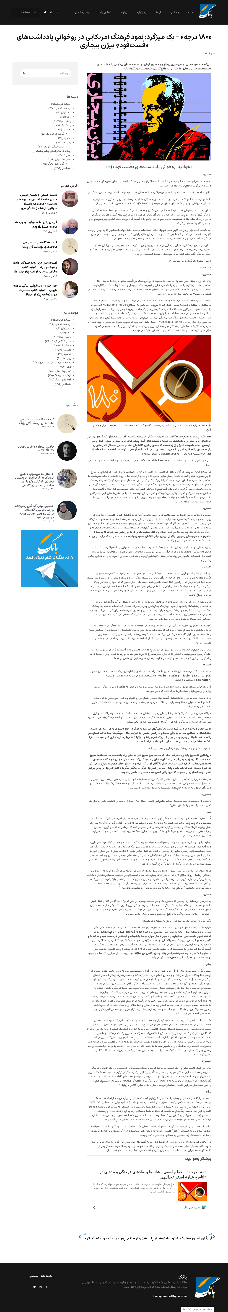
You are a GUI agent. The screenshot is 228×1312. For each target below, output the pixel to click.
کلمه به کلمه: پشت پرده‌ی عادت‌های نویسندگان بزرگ (39, 245)
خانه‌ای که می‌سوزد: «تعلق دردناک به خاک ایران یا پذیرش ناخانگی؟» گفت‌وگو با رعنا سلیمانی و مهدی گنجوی (34, 479)
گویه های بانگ (56, 164)
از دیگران (142, 12)
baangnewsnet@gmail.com (170, 1296)
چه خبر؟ (174, 12)
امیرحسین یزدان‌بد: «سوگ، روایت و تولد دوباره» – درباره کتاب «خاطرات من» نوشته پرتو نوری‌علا (35, 267)
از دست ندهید (63, 108)
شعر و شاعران (63, 159)
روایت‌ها (66, 142)
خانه (190, 12)
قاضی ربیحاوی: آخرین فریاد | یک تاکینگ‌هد (35, 448)
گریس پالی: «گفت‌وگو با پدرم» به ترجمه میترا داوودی (36, 224)
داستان (67, 130)
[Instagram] (51, 12)
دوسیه (67, 138)
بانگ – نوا (65, 121)
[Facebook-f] (57, 12)
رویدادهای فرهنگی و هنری (56, 151)
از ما (158, 12)
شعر (68, 155)
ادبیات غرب (64, 104)
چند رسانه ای (82, 12)
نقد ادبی (66, 168)
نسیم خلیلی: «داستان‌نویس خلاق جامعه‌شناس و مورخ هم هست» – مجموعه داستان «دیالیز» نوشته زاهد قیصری (36, 201)
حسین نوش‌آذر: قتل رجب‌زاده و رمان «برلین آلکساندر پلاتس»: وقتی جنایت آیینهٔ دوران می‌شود (34, 512)
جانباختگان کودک (54, 147)
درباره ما (124, 12)
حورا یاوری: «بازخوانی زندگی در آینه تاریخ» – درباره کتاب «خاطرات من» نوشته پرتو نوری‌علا (35, 290)
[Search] (24, 73)
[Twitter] (45, 12)
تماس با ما (105, 12)
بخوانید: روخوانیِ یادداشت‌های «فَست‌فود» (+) (149, 166)
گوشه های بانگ (55, 134)
